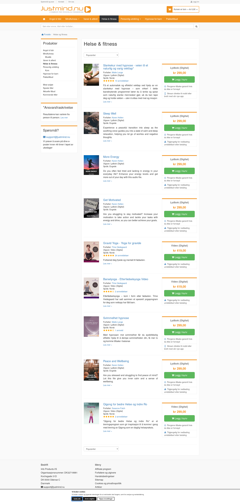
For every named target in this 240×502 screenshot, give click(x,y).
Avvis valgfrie (89, 499)
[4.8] (108, 80)
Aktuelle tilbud (49, 91)
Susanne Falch (118, 408)
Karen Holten (117, 117)
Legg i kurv (180, 79)
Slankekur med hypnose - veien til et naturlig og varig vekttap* (125, 66)
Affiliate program (103, 469)
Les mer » (107, 101)
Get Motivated (112, 200)
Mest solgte (48, 84)
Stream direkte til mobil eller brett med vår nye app (178, 95)
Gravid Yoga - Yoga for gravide (122, 243)
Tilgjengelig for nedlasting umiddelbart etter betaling (177, 143)
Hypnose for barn (153, 18)
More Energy (111, 157)
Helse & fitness (109, 18)
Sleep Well (109, 113)
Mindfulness (71, 18)
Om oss (71, 1)
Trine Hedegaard (119, 247)
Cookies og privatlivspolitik (108, 483)
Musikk (48, 57)
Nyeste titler (48, 88)
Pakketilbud (172, 18)
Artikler (98, 487)
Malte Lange (117, 72)
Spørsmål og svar (47, 1)
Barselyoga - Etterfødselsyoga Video (125, 279)
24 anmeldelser (122, 255)
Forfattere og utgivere (105, 472)
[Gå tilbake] (66, 9)
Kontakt (61, 1)
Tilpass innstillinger (106, 499)
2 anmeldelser (121, 291)
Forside (47, 34)
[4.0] (108, 291)
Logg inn (195, 1)
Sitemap (99, 479)
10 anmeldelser (122, 80)
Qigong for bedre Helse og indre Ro (125, 404)
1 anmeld (119, 330)
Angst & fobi (55, 18)
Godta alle (77, 499)
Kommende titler (50, 94)
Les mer (64, 117)
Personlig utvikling (130, 18)
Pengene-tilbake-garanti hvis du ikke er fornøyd (178, 87)
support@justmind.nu (58, 137)
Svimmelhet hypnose (116, 318)
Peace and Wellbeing (116, 361)
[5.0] (108, 416)
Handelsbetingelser (104, 476)
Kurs (47, 70)
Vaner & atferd (90, 18)
